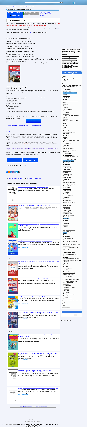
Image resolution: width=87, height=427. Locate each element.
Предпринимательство (69, 230)
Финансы (65, 225)
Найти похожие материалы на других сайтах (31, 13)
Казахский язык (67, 189)
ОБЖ (64, 123)
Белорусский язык (67, 174)
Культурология (66, 151)
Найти (63, 305)
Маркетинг (65, 221)
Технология (66, 110)
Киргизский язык (67, 212)
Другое (64, 304)
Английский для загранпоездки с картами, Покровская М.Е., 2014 (34, 205)
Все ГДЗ (64, 80)
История (65, 125)
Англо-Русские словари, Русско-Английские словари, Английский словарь (71, 53)
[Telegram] (15, 172)
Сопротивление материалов (70, 159)
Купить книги (33, 121)
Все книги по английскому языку (71, 56)
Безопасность (66, 295)
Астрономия (66, 133)
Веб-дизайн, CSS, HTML (69, 287)
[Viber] (13, 172)
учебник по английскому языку (17, 178)
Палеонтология (67, 143)
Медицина (65, 277)
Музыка (65, 137)
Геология (65, 263)
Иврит (64, 203)
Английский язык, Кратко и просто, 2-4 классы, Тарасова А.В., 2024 (35, 241)
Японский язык (67, 200)
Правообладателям (36, 125)
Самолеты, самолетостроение (70, 247)
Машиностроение (67, 268)
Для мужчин (66, 289)
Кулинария (66, 297)
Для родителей (67, 153)
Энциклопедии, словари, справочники (71, 300)
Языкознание (66, 208)
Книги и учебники (66, 89)
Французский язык (67, 164)
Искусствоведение (68, 109)
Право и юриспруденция (69, 132)
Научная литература (68, 155)
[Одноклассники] (9, 172)
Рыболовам (66, 290)
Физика (65, 99)
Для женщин (66, 269)
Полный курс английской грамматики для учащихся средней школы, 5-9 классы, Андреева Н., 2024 (38, 224)
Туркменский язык (67, 213)
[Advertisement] (47, 45)
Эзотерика (65, 234)
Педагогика (66, 114)
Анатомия (65, 117)
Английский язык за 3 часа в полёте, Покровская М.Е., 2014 (33, 187)
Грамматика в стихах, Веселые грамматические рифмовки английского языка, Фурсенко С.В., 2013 (38, 335)
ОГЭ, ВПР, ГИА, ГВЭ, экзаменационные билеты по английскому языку (70, 66)
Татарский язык (67, 177)
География (66, 145)
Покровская (38, 178)
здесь (57, 28)
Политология (66, 105)
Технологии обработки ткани (70, 254)
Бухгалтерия (66, 226)
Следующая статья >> (41, 406)
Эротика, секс (66, 292)
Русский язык (66, 96)
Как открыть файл (23, 125)
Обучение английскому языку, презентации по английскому (70, 62)
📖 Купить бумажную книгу (15, 12)
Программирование (68, 276)
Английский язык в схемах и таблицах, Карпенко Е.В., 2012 (33, 278)
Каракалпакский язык (68, 215)
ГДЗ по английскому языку (69, 58)
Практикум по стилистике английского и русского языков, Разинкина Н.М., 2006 (38, 388)
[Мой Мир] (11, 172)
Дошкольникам (67, 91)
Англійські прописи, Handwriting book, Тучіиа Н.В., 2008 (32, 296)
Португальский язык (68, 195)
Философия (66, 130)
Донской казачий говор (69, 202)
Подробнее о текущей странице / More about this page (45, 14)
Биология (65, 104)
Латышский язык (67, 192)
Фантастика (66, 284)
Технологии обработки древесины (71, 258)
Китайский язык (67, 205)
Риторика (65, 122)
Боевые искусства (67, 298)
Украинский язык (67, 172)
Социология (66, 112)
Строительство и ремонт (69, 252)
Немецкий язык (67, 167)
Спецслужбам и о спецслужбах (71, 279)
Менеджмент (66, 220)
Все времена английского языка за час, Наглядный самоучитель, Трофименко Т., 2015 (38, 262)
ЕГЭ (63, 82)
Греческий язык (67, 190)
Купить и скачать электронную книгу (30, 159)
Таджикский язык (67, 216)
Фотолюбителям (67, 236)
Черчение (65, 127)
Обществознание (67, 141)
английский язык (30, 178)
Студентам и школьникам (69, 150)
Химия (64, 102)
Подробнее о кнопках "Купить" (17, 20)
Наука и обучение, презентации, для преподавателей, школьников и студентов (71, 86)
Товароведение (67, 231)
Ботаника (65, 119)
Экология (65, 138)
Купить (8, 131)
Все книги (64, 302)
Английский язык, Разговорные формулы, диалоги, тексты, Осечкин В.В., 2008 (38, 353)
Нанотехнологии (67, 243)
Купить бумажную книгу (14, 159)
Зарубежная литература (69, 148)
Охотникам (66, 249)
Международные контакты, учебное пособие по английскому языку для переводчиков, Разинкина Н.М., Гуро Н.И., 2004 (36, 371)
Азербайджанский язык (69, 184)
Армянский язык (67, 175)
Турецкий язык (66, 187)
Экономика (66, 223)
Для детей (65, 107)
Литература (66, 97)
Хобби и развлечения (68, 238)
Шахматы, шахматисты (69, 274)
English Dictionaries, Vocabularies (71, 49)
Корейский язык (67, 180)
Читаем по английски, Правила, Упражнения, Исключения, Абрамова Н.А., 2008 (38, 312)
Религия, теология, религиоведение (72, 140)
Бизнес (65, 228)
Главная (64, 76)
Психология (66, 128)
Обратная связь (66, 307)
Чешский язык (66, 197)
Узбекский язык (67, 179)
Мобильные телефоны (68, 250)
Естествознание (67, 146)
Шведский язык (67, 198)
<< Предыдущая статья (26, 406)
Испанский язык (67, 166)
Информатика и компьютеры (70, 101)
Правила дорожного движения (71, 115)
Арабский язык (67, 185)
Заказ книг (65, 264)
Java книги (65, 266)
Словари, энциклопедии (69, 293)
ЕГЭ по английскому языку (69, 60)
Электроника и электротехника (71, 239)
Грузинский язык (67, 210)
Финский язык (66, 207)
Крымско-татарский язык (69, 182)
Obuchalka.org (10, 424)
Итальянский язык (67, 169)
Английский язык (67, 162)
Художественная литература (70, 120)
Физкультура (66, 135)
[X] (19, 172)
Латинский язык (67, 171)
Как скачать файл (12, 125)
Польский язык (67, 194)
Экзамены (64, 83)
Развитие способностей (69, 273)
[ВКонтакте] (7, 172)
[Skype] (17, 172)
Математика (66, 94)
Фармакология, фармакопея (70, 241)
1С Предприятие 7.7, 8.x (69, 285)
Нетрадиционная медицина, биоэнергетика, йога (70, 282)
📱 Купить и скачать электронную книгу (15, 16)
